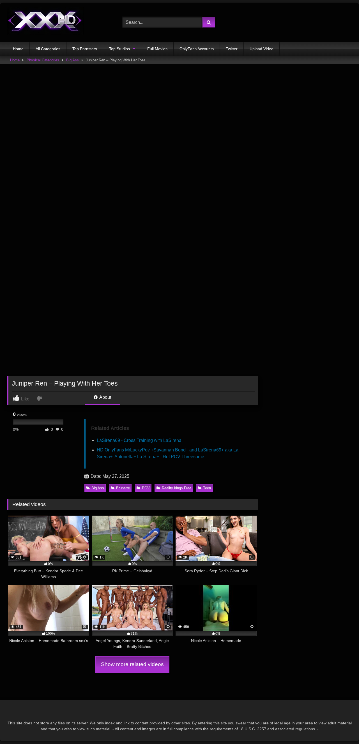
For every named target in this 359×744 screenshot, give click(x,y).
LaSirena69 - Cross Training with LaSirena (139, 440)
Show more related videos (132, 664)
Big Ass (72, 60)
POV (146, 488)
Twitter (232, 49)
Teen (207, 488)
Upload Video (261, 49)
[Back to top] (341, 727)
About (104, 397)
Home (18, 49)
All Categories (48, 49)
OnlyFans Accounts (197, 49)
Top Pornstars (84, 49)
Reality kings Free (176, 488)
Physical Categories (43, 60)
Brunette (123, 488)
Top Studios (119, 49)
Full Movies (157, 49)
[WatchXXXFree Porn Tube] (45, 22)
